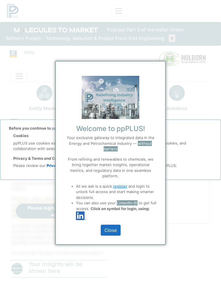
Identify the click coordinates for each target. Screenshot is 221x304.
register (120, 186)
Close (110, 230)
